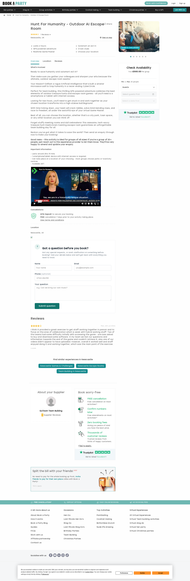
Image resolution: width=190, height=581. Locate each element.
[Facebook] (50, 558)
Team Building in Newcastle (72, 371)
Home (9, 15)
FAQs (33, 531)
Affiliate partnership (40, 539)
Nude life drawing (105, 527)
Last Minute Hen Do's (74, 519)
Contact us (36, 543)
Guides (34, 527)
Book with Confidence (156, 3)
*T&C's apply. (85, 446)
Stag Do (67, 523)
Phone (43, 274)
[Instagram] (63, 558)
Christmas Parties (72, 539)
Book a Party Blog (39, 523)
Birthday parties (69, 10)
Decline (142, 573)
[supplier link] (51, 408)
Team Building (70, 535)
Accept (160, 573)
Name (37, 264)
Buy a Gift (159, 10)
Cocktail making (92, 10)
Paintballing (102, 515)
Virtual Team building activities (144, 519)
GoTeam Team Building (51, 411)
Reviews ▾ (46, 35)
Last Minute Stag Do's (74, 527)
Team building (113, 10)
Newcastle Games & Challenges (56, 366)
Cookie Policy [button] (89, 572)
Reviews (58, 61)
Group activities (45, 10)
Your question (41, 284)
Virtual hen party (138, 527)
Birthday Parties (71, 531)
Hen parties (8, 10)
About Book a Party (40, 515)
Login (173, 3)
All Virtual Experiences (140, 515)
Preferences (124, 573)
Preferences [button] (45, 574)
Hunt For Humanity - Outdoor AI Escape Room (67, 27)
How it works (37, 519)
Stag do (26, 10)
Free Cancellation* (43, 502)
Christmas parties (136, 10)
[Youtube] (55, 558)
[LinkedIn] (59, 558)
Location (47, 61)
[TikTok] (67, 558)
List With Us (180, 10)
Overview (35, 61)
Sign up (182, 3)
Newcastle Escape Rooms (91, 366)
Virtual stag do (137, 523)
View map (107, 37)
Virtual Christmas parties (142, 531)
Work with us (37, 535)
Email (76, 264)
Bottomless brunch (106, 523)
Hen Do (67, 515)
